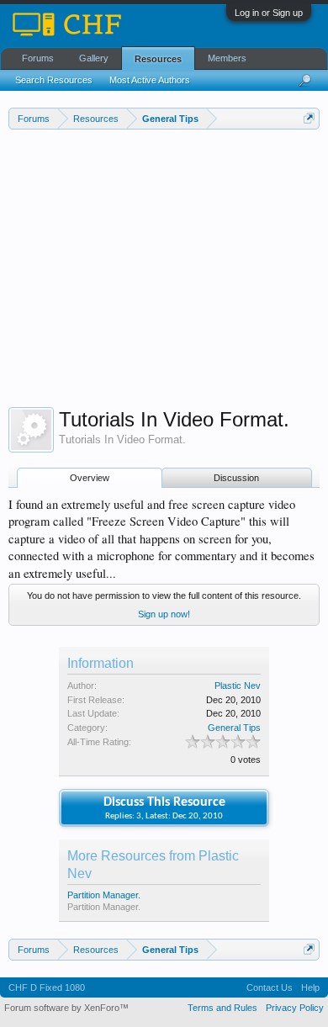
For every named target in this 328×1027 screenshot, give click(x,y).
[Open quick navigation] (309, 118)
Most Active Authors (149, 80)
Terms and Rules (222, 1008)
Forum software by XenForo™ (66, 1008)
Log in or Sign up (269, 13)
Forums (38, 58)
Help (310, 987)
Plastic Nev (237, 685)
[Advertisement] (164, 272)
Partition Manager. (103, 895)
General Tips (234, 728)
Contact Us (269, 987)
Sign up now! (164, 614)
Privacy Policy (295, 1008)
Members (227, 58)
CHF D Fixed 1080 (46, 987)
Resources (158, 59)
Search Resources (54, 80)
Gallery (93, 58)
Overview (89, 478)
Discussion (236, 478)
